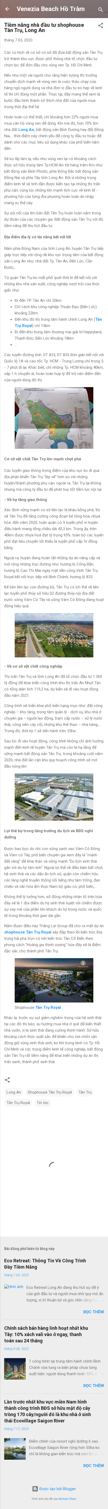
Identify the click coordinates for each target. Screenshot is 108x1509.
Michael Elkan (67, 1499)
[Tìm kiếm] (101, 11)
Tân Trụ (85, 1092)
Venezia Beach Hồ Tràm (51, 9)
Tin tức (43, 1102)
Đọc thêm (93, 1312)
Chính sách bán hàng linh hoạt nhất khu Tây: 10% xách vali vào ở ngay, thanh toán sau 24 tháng (46, 1334)
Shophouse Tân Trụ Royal (50, 1092)
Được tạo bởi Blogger (57, 1488)
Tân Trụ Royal (18, 1102)
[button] (101, 26)
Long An (14, 1092)
